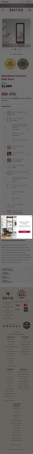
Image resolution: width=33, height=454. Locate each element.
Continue (24, 231)
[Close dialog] (31, 216)
